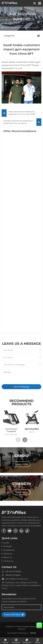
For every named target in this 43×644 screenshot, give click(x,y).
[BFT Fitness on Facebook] (4, 531)
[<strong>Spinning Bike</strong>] (31, 417)
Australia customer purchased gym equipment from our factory (18, 122)
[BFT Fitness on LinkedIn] (21, 531)
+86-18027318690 (13, 571)
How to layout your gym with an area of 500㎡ (21, 311)
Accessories (8, 550)
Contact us (8, 561)
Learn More (21, 464)
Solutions (14, 28)
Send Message (21, 386)
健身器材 (33, 633)
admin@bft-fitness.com (16, 579)
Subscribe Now (12, 614)
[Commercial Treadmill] (11, 417)
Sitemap (21, 629)
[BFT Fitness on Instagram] (15, 531)
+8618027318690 (13, 575)
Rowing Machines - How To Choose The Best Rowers (22, 229)
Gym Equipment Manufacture (18, 633)
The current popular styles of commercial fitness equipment (21, 270)
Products (16, 642)
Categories (8, 35)
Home (6, 28)
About (37, 642)
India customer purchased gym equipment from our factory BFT (22, 113)
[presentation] (18, 439)
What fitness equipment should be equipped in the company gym (21, 209)
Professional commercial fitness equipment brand (21, 329)
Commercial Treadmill (11, 430)
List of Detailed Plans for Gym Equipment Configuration (21, 151)
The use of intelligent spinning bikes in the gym (21, 190)
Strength (7, 546)
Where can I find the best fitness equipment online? (21, 171)
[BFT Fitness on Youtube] (10, 531)
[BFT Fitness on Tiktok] (27, 531)
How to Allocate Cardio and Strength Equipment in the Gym (22, 291)
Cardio (6, 542)
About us (7, 557)
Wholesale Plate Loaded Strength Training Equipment (21, 249)
